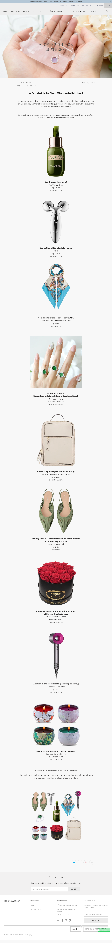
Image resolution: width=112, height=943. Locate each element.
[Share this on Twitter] (74, 862)
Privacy (33, 905)
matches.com (56, 326)
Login (101, 5)
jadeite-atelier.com (56, 404)
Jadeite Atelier (13, 935)
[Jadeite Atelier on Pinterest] (70, 920)
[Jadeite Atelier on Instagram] (66, 920)
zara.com (56, 549)
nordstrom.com (56, 480)
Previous (84, 83)
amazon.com (56, 692)
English (61, 5)
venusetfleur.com (56, 622)
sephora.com (56, 190)
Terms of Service (36, 909)
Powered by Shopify (25, 935)
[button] (5, 11)
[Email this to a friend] (91, 862)
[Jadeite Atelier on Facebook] (62, 920)
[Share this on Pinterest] (85, 862)
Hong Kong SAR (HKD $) (80, 5)
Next (91, 83)
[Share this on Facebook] (80, 862)
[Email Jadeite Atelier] (58, 920)
